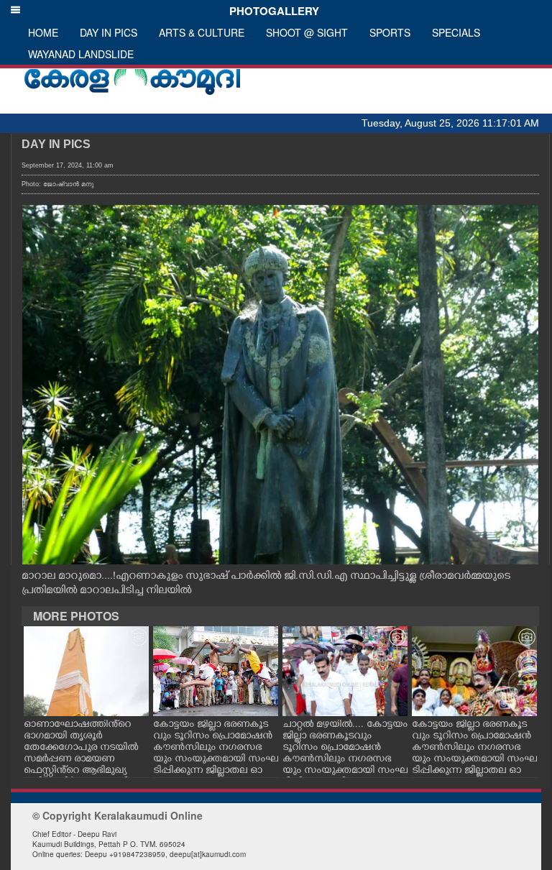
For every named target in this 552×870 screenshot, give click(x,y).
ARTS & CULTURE (201, 32)
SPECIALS (456, 32)
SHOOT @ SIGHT (307, 32)
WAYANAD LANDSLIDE (81, 54)
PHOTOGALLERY (271, 11)
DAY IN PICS (108, 32)
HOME (43, 32)
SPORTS (389, 32)
